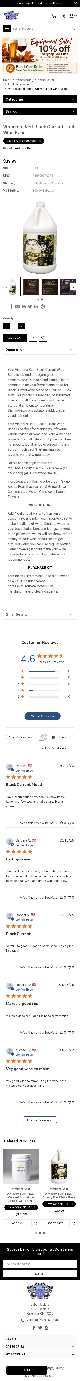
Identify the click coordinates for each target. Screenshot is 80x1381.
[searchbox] (22, 737)
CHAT (27, 1370)
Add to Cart (55, 1223)
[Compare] (63, 16)
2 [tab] (42, 299)
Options (17, 1223)
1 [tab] (38, 299)
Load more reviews (40, 1120)
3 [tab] (44, 1233)
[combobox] (57, 748)
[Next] (73, 286)
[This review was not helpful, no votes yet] (69, 823)
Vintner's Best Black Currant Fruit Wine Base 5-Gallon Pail (21, 1197)
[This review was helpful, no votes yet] (61, 823)
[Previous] (6, 286)
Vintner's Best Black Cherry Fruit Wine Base (59, 1195)
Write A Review (42, 716)
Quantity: (8, 318)
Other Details (16, 615)
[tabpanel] (12, 286)
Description (15, 350)
